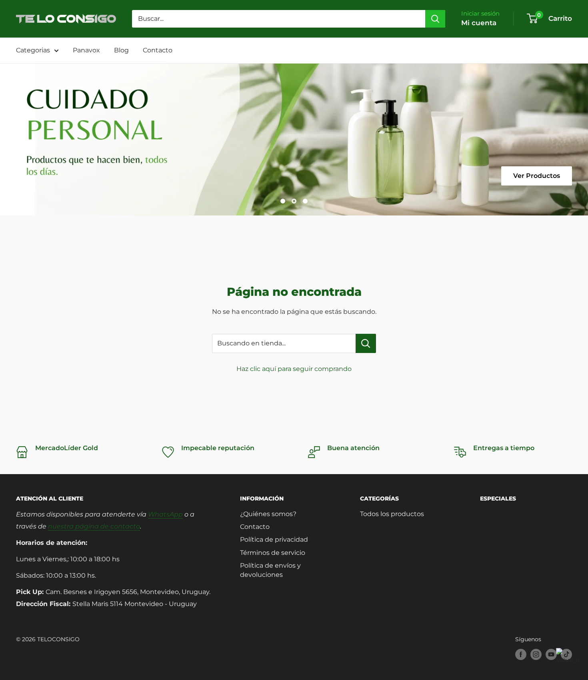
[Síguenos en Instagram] (536, 654)
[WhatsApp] (568, 660)
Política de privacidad (274, 539)
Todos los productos (392, 514)
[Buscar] (435, 19)
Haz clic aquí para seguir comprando (294, 369)
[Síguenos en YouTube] (551, 654)
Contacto (157, 50)
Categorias (33, 50)
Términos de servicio (272, 552)
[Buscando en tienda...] (366, 343)
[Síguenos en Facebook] (520, 654)
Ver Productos (536, 175)
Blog (121, 50)
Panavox (86, 50)
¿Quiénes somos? (268, 514)
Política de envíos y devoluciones (270, 570)
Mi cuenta (478, 23)
